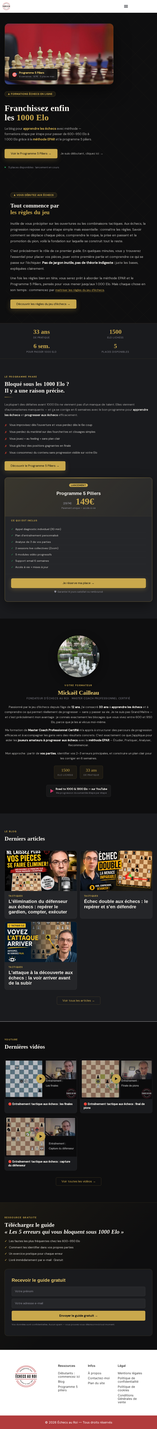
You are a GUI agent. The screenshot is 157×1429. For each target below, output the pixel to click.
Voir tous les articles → (78, 1001)
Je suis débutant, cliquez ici (80, 153)
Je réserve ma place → (78, 583)
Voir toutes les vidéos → (78, 1181)
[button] (126, 6)
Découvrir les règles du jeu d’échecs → (43, 304)
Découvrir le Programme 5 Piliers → (35, 466)
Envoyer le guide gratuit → (78, 1315)
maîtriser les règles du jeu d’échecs (79, 290)
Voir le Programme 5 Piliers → (31, 153)
